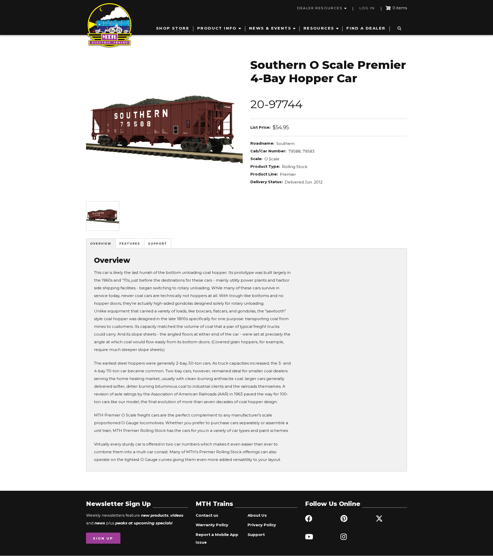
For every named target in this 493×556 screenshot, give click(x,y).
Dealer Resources (320, 8)
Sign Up (103, 538)
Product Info (217, 28)
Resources (319, 28)
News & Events (270, 28)
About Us (257, 515)
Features (129, 243)
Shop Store (172, 28)
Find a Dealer (365, 28)
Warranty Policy (212, 524)
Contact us (207, 515)
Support (157, 243)
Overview (100, 243)
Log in (367, 8)
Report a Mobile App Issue (217, 538)
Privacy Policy (262, 524)
